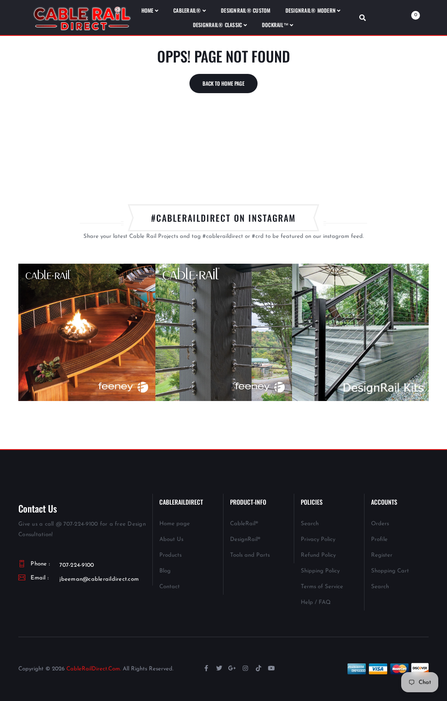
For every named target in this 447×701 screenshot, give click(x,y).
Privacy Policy (318, 539)
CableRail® (244, 524)
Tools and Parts (250, 555)
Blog (165, 571)
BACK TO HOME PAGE (223, 83)
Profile (379, 539)
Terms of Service (322, 586)
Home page (174, 524)
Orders (380, 524)
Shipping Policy (320, 571)
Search (310, 524)
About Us (171, 539)
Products (170, 555)
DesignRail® (245, 539)
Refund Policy (318, 555)
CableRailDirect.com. (93, 669)
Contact (169, 586)
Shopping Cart (390, 571)
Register (381, 555)
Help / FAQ (316, 602)
